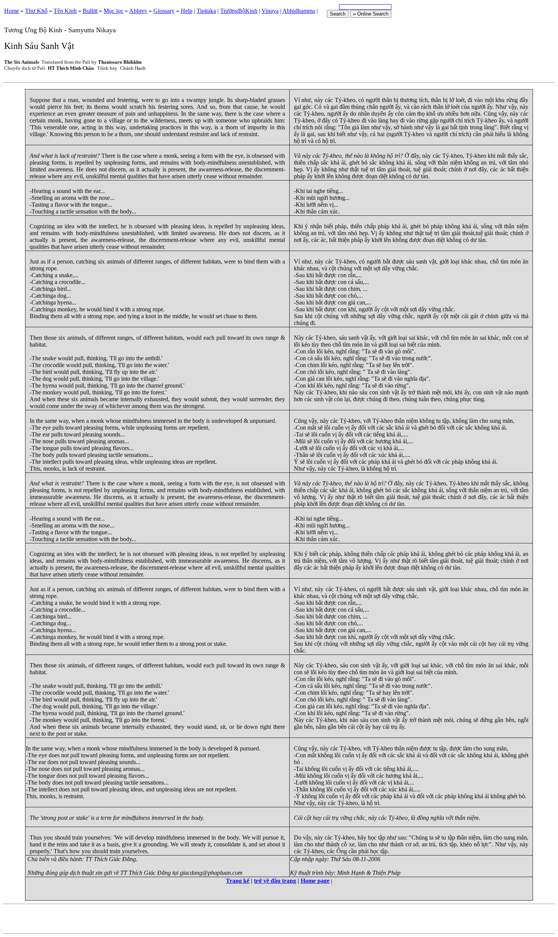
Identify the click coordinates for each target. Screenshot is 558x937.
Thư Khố (36, 11)
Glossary (164, 11)
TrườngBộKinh (238, 11)
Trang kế (237, 880)
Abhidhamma (298, 11)
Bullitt (90, 11)
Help (186, 11)
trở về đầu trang (275, 880)
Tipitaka (206, 11)
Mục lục (113, 11)
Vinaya (270, 11)
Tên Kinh (65, 11)
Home (11, 11)
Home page (315, 880)
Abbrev (138, 11)
